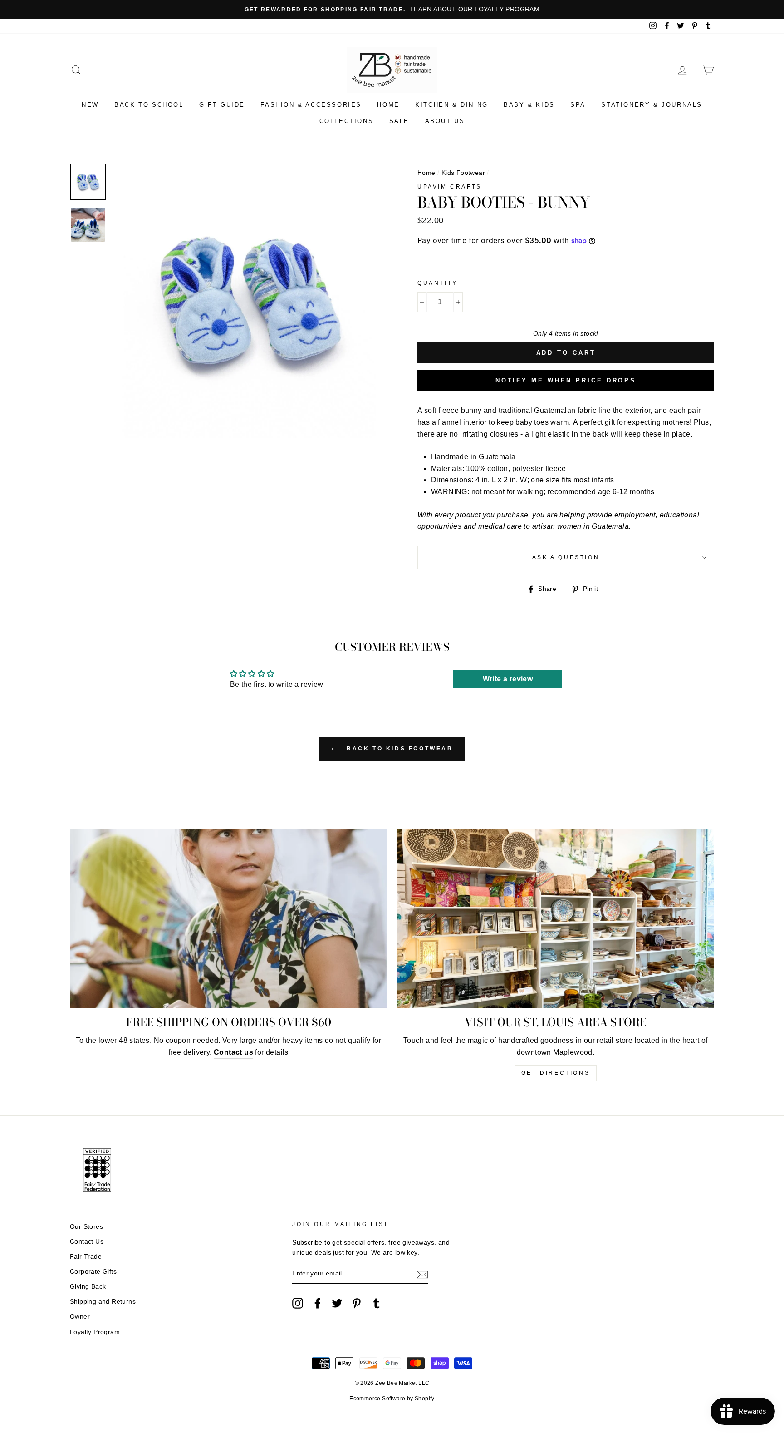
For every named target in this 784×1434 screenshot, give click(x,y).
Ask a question (565, 557)
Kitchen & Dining (451, 104)
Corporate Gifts (93, 1271)
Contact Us (86, 1241)
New (90, 104)
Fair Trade (86, 1256)
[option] (392, 10)
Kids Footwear (463, 172)
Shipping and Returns (103, 1301)
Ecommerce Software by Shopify (392, 1398)
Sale (399, 121)
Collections (346, 121)
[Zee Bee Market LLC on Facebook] (317, 1303)
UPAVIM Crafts (449, 187)
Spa (578, 104)
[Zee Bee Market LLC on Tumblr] (376, 1303)
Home (388, 104)
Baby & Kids (529, 104)
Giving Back (88, 1286)
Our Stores (86, 1226)
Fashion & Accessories (311, 104)
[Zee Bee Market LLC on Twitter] (337, 1303)
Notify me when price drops (565, 380)
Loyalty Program (95, 1332)
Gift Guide (222, 104)
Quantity (437, 283)
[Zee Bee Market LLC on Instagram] (297, 1303)
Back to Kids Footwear (398, 748)
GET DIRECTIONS (555, 1073)
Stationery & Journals (651, 104)
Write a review (508, 679)
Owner (80, 1316)
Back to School (148, 104)
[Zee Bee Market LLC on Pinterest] (356, 1303)
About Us (445, 121)
